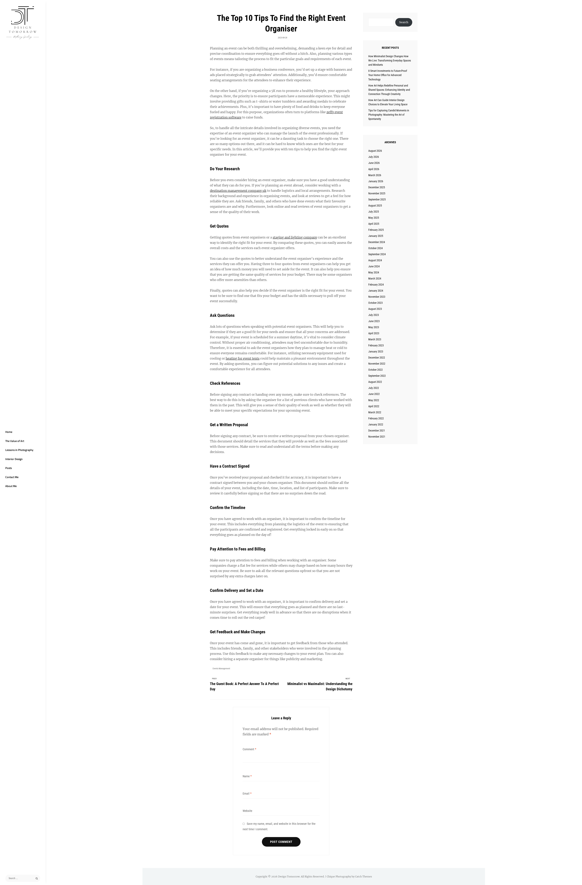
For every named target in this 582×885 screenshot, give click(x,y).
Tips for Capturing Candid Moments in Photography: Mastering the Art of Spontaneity (388, 114)
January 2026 (375, 181)
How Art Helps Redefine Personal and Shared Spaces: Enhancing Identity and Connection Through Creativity (389, 90)
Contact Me (11, 477)
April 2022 (373, 406)
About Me (11, 486)
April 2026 (373, 169)
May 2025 (373, 217)
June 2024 (374, 266)
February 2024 (376, 284)
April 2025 (373, 223)
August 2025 (375, 205)
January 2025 (375, 235)
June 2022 (374, 394)
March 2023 (374, 339)
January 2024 (375, 290)
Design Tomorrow (289, 876)
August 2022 (375, 381)
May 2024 (373, 272)
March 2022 (374, 412)
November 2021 (376, 436)
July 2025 (373, 211)
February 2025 (376, 229)
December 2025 (376, 187)
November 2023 (376, 296)
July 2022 (373, 387)
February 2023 (376, 345)
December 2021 (376, 430)
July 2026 (373, 156)
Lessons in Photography (19, 450)
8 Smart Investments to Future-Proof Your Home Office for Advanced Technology (387, 75)
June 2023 (374, 321)
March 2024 (374, 278)
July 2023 (373, 314)
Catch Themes (363, 876)
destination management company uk (238, 191)
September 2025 (377, 199)
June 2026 (374, 162)
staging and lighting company (295, 237)
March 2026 (374, 175)
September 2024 (377, 254)
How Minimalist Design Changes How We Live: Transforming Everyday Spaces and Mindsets (389, 60)
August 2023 (375, 308)
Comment (249, 749)
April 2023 (373, 333)
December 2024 (376, 242)
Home (8, 432)
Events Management (221, 668)
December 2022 (376, 357)
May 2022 (373, 400)
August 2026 (375, 150)
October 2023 (375, 302)
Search (403, 22)
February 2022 (376, 418)
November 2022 (376, 363)
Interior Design (14, 459)
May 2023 (373, 327)
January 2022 (375, 424)
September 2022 (377, 375)
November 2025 (376, 193)
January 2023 (375, 351)
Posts (8, 468)
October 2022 (375, 369)
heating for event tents (242, 358)
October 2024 (375, 248)
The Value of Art (14, 441)
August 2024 (375, 260)
